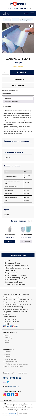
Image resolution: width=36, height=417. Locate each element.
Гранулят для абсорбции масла (16, 265)
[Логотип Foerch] (18, 4)
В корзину (22, 72)
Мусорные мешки (11, 273)
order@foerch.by (13, 386)
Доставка (7, 356)
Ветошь (7, 260)
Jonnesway (8, 338)
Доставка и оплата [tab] (11, 101)
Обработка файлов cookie (13, 366)
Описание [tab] (8, 98)
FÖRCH (15, 20)
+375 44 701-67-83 (19, 8)
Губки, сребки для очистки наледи (17, 268)
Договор (7, 354)
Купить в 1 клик (18, 85)
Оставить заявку (18, 79)
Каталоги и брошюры (11, 361)
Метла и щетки (9, 270)
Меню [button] (26, 14)
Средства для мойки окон (14, 282)
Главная (7, 20)
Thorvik (6, 340)
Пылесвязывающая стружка (15, 275)
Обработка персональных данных (16, 364)
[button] (31, 26)
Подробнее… (23, 413)
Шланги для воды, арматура (15, 284)
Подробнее (10, 241)
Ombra (6, 342)
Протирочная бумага (12, 263)
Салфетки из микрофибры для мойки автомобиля (15, 278)
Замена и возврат (10, 359)
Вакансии (7, 351)
